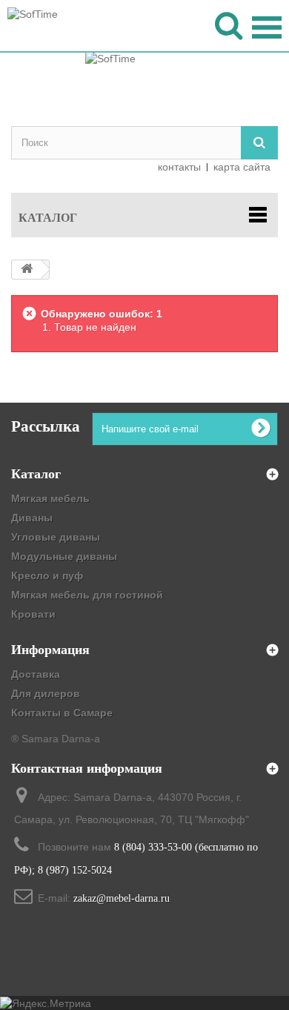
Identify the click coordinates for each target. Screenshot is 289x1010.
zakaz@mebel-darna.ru (121, 898)
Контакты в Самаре (62, 713)
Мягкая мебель (50, 498)
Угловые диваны (55, 537)
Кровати (33, 614)
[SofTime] (144, 81)
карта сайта (241, 167)
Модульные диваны (64, 556)
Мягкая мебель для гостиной (87, 595)
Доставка (35, 674)
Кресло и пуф (47, 575)
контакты (179, 167)
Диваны (32, 518)
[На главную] (27, 269)
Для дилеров (45, 693)
